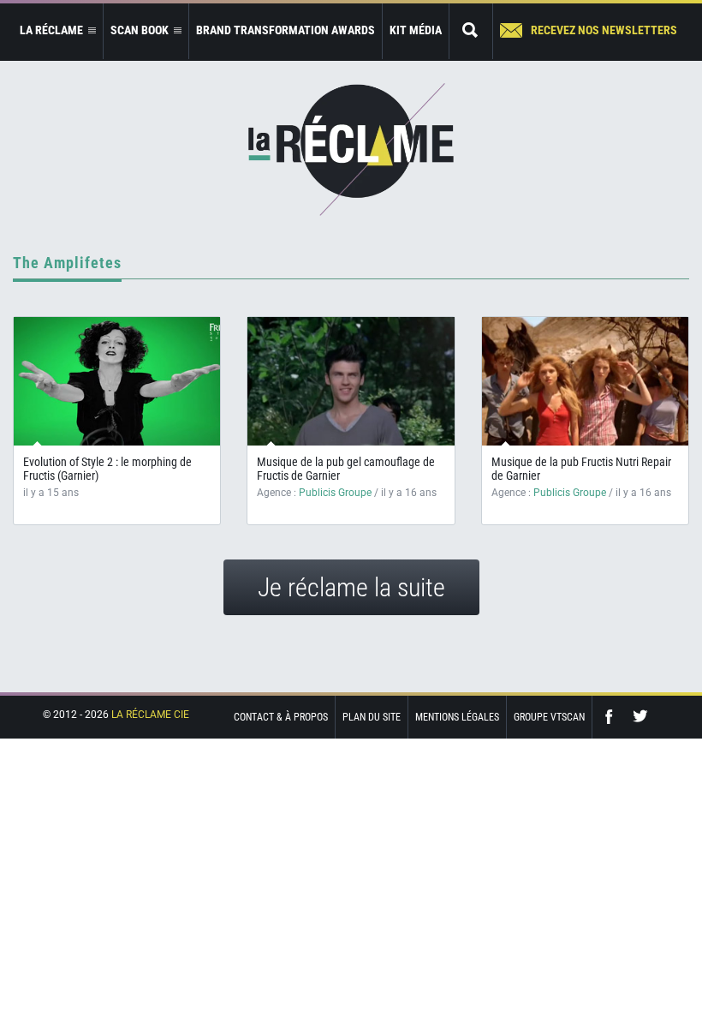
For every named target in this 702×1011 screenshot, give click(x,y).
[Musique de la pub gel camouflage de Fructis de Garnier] (350, 395)
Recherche (470, 31)
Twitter (640, 716)
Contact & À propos (281, 717)
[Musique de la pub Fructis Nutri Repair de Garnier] (585, 395)
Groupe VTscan (549, 717)
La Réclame (351, 149)
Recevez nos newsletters (604, 30)
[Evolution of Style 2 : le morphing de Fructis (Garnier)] (117, 381)
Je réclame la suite (351, 587)
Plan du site (371, 717)
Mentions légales (457, 717)
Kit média (416, 30)
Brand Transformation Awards (285, 30)
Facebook (613, 716)
